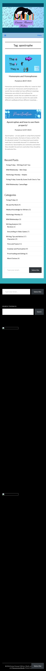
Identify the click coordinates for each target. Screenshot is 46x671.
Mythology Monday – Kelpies (16, 175)
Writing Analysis (12, 224)
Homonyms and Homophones (23, 76)
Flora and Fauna (13, 244)
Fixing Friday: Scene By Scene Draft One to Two (23, 179)
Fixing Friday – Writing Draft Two (18, 165)
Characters (11, 239)
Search (39, 312)
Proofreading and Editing (16, 254)
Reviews (10, 227)
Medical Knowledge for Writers (17, 210)
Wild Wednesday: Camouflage (16, 184)
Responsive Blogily (18, 668)
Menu (39, 35)
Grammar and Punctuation (16, 249)
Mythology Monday (13, 214)
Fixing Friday (11, 200)
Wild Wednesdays (12, 219)
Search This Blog (9, 306)
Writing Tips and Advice (14, 236)
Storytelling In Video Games (17, 232)
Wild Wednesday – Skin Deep (16, 170)
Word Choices (12, 258)
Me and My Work (12, 205)
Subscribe (35, 270)
